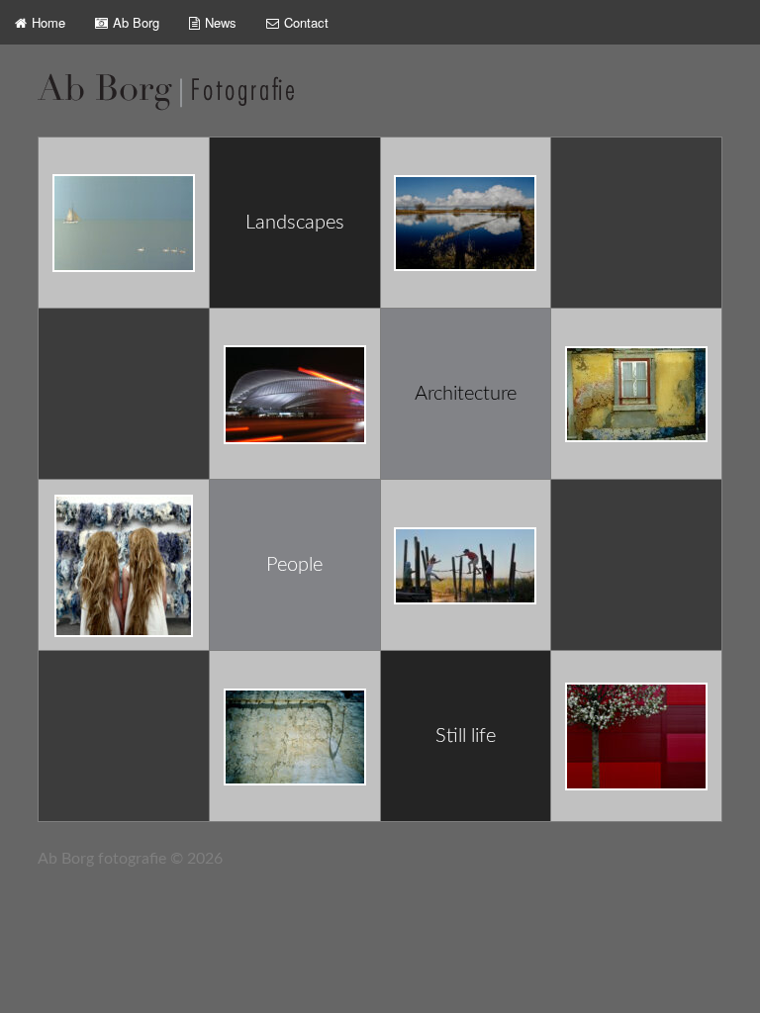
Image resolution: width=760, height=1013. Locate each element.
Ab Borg (136, 22)
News (221, 22)
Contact (306, 22)
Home (48, 22)
